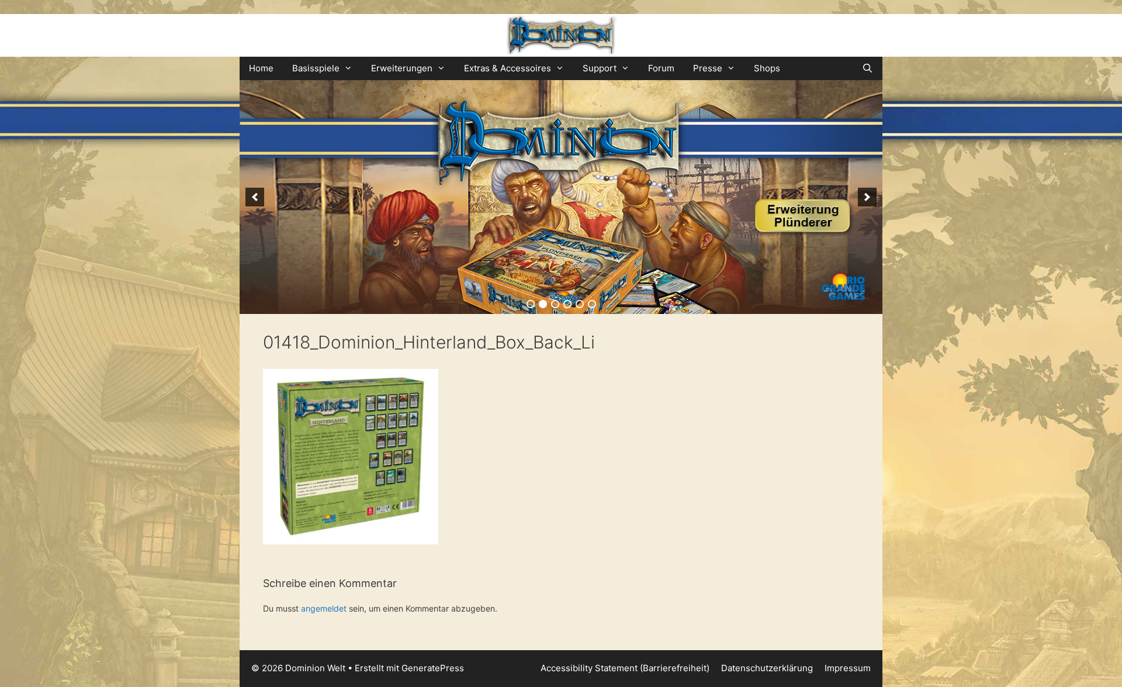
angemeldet (324, 608)
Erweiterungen (401, 68)
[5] (580, 304)
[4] (567, 304)
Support (600, 68)
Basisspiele (316, 68)
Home (261, 68)
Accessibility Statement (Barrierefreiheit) (625, 668)
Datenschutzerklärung (767, 668)
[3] (555, 304)
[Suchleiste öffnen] (867, 68)
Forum (661, 68)
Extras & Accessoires (507, 68)
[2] (543, 304)
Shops (767, 68)
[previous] (254, 197)
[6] (592, 304)
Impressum (848, 668)
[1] (531, 304)
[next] (867, 197)
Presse (707, 68)
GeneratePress (432, 668)
